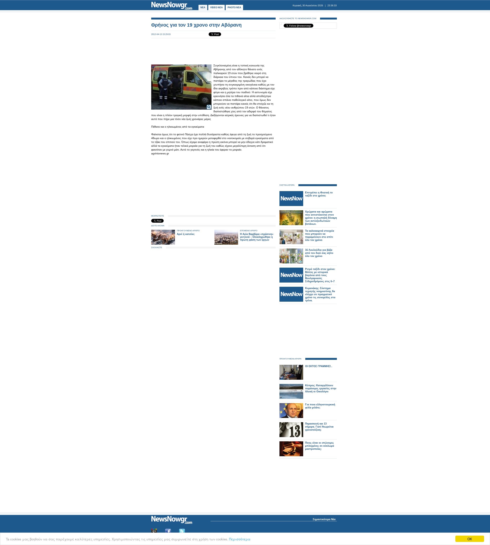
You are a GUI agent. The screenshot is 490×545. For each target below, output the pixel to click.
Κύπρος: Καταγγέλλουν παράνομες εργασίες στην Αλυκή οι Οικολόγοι (320, 388)
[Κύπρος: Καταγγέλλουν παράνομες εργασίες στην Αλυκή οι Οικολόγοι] (291, 398)
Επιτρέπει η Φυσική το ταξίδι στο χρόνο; (319, 194)
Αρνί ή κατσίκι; (186, 234)
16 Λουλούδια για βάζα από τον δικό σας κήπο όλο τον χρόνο (319, 252)
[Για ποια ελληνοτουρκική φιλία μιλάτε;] (291, 417)
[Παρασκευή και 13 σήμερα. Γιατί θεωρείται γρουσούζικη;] (291, 436)
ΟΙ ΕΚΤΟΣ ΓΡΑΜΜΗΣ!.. (318, 366)
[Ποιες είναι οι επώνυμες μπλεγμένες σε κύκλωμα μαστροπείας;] (291, 455)
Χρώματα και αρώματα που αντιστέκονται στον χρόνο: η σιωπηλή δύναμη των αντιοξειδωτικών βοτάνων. (321, 217)
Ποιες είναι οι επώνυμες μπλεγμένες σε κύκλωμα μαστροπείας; (319, 445)
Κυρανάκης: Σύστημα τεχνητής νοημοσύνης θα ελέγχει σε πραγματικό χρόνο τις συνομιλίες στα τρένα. (320, 294)
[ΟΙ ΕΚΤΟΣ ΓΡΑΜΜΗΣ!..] (291, 378)
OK (469, 538)
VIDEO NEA (216, 7)
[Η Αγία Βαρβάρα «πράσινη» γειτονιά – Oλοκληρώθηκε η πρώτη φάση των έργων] (226, 243)
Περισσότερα (239, 539)
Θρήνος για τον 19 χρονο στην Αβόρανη (196, 25)
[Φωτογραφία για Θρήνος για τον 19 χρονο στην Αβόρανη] (209, 104)
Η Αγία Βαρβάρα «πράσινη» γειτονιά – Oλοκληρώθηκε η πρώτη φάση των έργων (256, 237)
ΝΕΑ (202, 7)
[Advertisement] (213, 50)
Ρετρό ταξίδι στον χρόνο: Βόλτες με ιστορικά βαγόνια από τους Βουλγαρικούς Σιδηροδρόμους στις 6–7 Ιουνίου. (320, 277)
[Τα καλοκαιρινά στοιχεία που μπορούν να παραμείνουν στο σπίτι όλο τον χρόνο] (291, 243)
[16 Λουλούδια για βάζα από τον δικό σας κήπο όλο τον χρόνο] (291, 262)
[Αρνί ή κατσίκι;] (163, 243)
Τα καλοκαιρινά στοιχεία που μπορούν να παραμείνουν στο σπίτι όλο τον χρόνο (319, 235)
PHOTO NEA (234, 7)
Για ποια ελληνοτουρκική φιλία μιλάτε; (320, 406)
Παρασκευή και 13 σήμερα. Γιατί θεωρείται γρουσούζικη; (319, 426)
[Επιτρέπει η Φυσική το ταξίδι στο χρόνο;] (291, 205)
